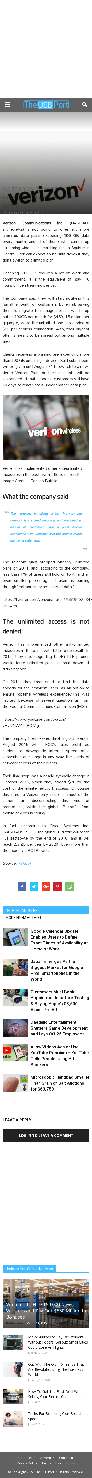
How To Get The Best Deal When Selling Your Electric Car (56, 1394)
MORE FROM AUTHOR (23, 918)
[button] (85, 105)
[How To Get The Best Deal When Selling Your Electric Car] (13, 1396)
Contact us (66, 1458)
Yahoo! (24, 863)
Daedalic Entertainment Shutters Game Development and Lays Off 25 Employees (59, 1028)
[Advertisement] (46, 49)
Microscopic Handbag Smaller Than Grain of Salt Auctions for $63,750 (60, 1083)
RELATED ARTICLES (22, 910)
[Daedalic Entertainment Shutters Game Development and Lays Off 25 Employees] (15, 1028)
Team (31, 1458)
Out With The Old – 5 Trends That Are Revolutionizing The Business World (56, 1369)
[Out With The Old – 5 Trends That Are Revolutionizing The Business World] (13, 1369)
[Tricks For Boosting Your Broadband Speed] (13, 1419)
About (18, 1458)
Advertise (47, 1458)
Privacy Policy (27, 1463)
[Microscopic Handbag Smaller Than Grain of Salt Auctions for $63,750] (15, 1083)
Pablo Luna (15, 213)
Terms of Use (51, 1463)
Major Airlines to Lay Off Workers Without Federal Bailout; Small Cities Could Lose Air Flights (58, 1342)
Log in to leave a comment (46, 1135)
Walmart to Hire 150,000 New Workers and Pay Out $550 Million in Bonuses (46, 1310)
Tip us (70, 1463)
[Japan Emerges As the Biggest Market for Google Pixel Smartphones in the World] (15, 967)
